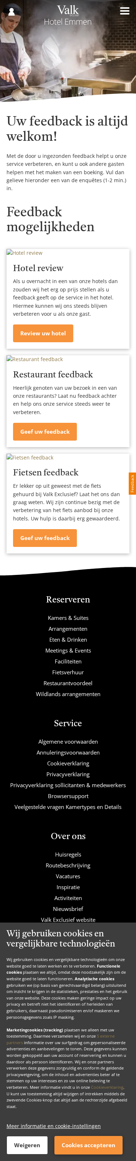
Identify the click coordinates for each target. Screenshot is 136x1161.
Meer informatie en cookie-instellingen (54, 1126)
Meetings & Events (68, 650)
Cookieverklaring (107, 1087)
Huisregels (68, 854)
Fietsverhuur (68, 672)
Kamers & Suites (68, 617)
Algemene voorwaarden (68, 741)
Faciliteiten (68, 661)
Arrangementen (68, 628)
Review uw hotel (43, 333)
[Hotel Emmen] (68, 17)
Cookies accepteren (88, 1145)
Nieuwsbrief (68, 908)
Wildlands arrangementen (68, 694)
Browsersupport (68, 796)
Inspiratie (68, 887)
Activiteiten (68, 898)
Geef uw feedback (45, 431)
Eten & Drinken (68, 639)
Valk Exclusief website (68, 919)
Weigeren (27, 1145)
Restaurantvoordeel (68, 683)
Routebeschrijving (68, 865)
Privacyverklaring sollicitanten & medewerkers (68, 785)
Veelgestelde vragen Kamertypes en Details (68, 806)
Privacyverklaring (68, 774)
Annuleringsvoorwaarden (68, 752)
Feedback (132, 483)
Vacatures (68, 876)
